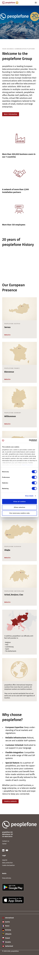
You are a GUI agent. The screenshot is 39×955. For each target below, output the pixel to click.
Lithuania (8, 934)
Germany (8, 930)
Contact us (5, 841)
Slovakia (8, 942)
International (9, 918)
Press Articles (6, 878)
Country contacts (10, 801)
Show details (29, 496)
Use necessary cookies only (19, 513)
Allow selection (19, 507)
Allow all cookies (19, 501)
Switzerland (9, 946)
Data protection (7, 863)
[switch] (34, 477)
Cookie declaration (8, 865)
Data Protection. (27, 465)
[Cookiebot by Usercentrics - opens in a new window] (29, 440)
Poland (7, 938)
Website (7, 335)
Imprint (4, 860)
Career (4, 844)
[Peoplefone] (10, 3)
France (7, 926)
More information (10, 114)
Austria (7, 922)
